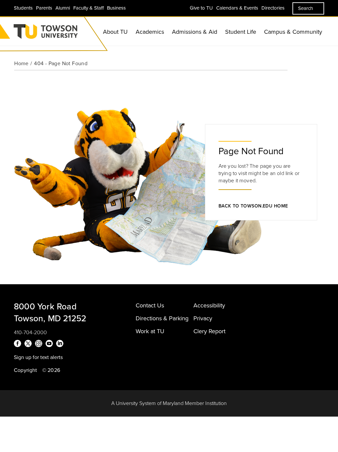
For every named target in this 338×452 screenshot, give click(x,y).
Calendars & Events (237, 8)
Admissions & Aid (194, 31)
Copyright (25, 370)
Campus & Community (293, 31)
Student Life (240, 31)
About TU (115, 31)
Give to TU (201, 8)
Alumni (62, 8)
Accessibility (209, 305)
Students (23, 8)
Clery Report (209, 331)
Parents (44, 8)
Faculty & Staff (88, 8)
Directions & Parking (162, 318)
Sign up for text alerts (38, 357)
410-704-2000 (30, 332)
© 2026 (51, 370)
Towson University (63, 33)
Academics (150, 31)
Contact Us (150, 305)
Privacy (202, 318)
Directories (273, 8)
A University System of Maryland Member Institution (169, 403)
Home (21, 63)
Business (116, 8)
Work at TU (150, 331)
